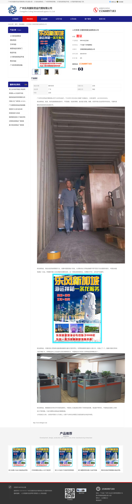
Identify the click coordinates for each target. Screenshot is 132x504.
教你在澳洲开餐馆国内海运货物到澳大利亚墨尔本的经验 (95, 470)
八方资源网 (24, 493)
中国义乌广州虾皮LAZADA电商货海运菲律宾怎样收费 (18, 101)
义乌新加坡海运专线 (17, 57)
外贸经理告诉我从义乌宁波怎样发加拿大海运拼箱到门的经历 (27, 470)
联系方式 (102, 19)
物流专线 (13, 52)
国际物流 (13, 40)
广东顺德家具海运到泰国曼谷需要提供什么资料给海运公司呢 (18, 105)
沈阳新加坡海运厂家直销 (16, 121)
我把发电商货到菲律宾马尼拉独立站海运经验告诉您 (18, 97)
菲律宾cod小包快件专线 (16, 93)
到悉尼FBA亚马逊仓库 (15, 109)
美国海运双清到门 (16, 48)
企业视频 (44, 19)
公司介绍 (59, 19)
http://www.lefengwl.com (40, 422)
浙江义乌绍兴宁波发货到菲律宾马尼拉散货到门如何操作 (49, 470)
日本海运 (13, 44)
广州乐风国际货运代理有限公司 (35, 490)
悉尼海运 (13, 61)
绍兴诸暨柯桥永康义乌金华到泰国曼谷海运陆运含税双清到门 (73, 470)
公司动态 (73, 19)
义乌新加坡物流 (15, 36)
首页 (16, 24)
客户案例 (88, 19)
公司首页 (15, 19)
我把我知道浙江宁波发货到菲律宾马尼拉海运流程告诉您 (18, 117)
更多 (26, 84)
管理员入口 (37, 493)
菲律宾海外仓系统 (14, 113)
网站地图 (43, 493)
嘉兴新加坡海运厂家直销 (16, 125)
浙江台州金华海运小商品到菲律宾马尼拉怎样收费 (18, 89)
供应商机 (30, 19)
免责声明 (31, 493)
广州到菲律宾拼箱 (16, 65)
